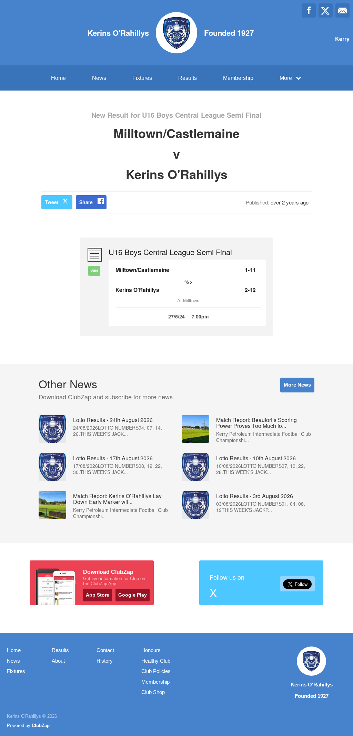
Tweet (52, 202)
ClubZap (41, 725)
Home (58, 78)
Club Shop (153, 692)
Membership (238, 78)
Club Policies (156, 671)
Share (86, 202)
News (99, 78)
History (105, 661)
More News (297, 385)
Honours (151, 650)
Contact (105, 650)
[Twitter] (326, 10)
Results (187, 78)
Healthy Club (155, 661)
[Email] (342, 10)
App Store (97, 595)
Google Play (132, 595)
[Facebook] (309, 10)
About (58, 661)
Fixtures (142, 78)
